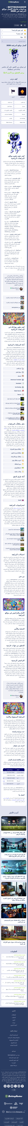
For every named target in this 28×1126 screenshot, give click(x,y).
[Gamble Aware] (15, 1112)
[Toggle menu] (24, 1)
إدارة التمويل (14, 1043)
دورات (13, 1022)
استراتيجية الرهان (14, 1035)
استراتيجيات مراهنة (17, 508)
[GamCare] (8, 1103)
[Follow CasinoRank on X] (15, 1086)
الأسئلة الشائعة (13, 1045)
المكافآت (14, 1015)
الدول (13, 1020)
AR (14, 1090)
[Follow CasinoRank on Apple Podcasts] (5, 1086)
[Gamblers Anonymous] (16, 1103)
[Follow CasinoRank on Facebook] (22, 1086)
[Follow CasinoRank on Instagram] (18, 1086)
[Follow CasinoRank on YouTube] (12, 1086)
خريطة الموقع (13, 1065)
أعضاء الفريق (14, 1025)
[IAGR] (21, 1103)
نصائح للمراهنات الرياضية (14, 1037)
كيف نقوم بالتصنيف (13, 1060)
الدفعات (14, 1017)
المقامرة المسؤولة (13, 1040)
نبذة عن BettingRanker (14, 1055)
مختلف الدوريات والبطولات (18, 359)
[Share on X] (24, 25)
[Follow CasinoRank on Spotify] (8, 1086)
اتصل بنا (14, 1063)
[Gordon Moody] (13, 1107)
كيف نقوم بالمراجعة (13, 1057)
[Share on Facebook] (21, 25)
